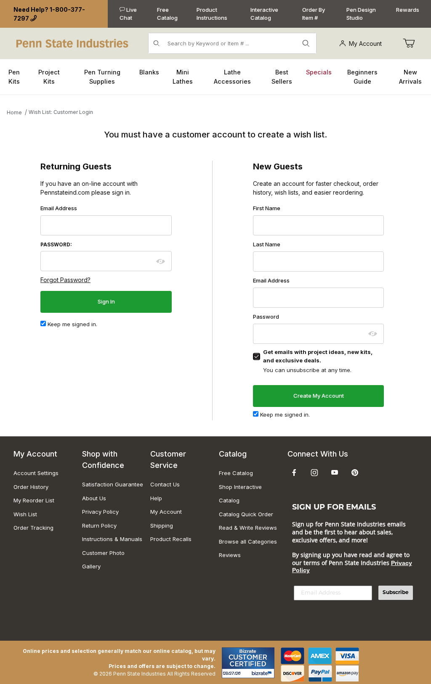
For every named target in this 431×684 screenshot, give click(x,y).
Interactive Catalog (264, 13)
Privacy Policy (100, 511)
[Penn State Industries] (73, 42)
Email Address (58, 208)
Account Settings (36, 473)
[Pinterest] (355, 472)
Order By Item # (313, 13)
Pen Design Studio (361, 13)
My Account (365, 43)
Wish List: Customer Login (61, 112)
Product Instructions (212, 13)
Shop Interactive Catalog (240, 493)
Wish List (25, 514)
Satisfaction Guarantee (112, 484)
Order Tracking (33, 527)
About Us (94, 498)
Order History (30, 486)
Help (156, 498)
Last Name (266, 244)
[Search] (306, 43)
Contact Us (165, 484)
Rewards (407, 9)
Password (266, 316)
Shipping (161, 525)
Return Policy (99, 525)
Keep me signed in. (71, 324)
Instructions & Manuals (112, 539)
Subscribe (396, 592)
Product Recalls (171, 539)
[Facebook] (294, 472)
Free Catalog (167, 13)
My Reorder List (33, 500)
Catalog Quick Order (246, 514)
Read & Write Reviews (248, 527)
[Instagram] (314, 472)
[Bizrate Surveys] (262, 673)
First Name (266, 208)
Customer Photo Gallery (103, 559)
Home (14, 112)
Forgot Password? (65, 279)
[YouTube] (334, 472)
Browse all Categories (248, 541)
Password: (56, 245)
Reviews (230, 555)
